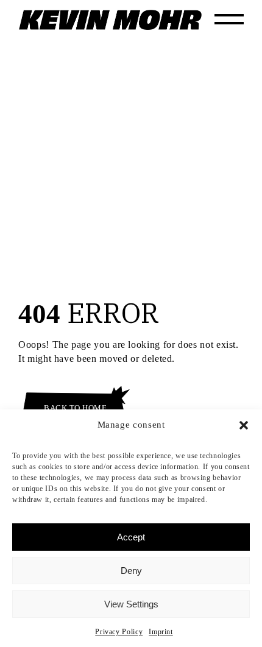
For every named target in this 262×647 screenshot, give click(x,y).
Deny (131, 570)
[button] (244, 425)
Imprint (160, 632)
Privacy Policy (119, 632)
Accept (131, 537)
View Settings (131, 604)
